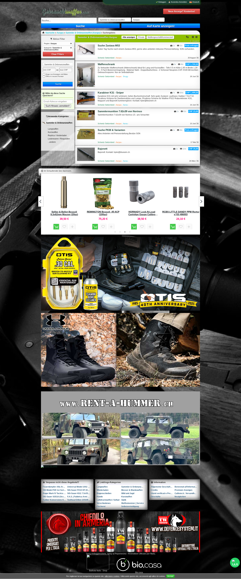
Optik (123, 500)
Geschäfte (156, 497)
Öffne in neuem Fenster (55, 76)
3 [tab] (125, 232)
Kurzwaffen (53, 132)
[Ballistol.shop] (98, 562)
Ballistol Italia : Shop (98, 570)
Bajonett (102, 148)
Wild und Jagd (127, 493)
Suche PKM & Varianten (111, 130)
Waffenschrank (106, 64)
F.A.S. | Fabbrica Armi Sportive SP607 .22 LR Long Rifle (79, 497)
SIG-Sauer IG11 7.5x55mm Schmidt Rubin (79, 493)
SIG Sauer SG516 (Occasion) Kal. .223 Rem (55, 497)
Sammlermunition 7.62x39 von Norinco (120, 111)
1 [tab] (115, 232)
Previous (40, 201)
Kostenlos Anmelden (179, 2)
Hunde (100, 497)
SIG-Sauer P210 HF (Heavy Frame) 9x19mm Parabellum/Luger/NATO (79, 490)
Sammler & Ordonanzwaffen (59, 123)
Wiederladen (102, 490)
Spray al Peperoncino (116, 553)
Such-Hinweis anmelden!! (58, 106)
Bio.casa (139, 572)
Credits (154, 490)
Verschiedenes (104, 503)
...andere (52, 142)
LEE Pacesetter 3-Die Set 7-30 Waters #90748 (141, 213)
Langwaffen (53, 129)
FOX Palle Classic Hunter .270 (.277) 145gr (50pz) (64, 213)
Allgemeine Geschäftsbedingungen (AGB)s (163, 487)
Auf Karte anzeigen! (161, 26)
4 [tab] (129, 232)
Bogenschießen (104, 493)
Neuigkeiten (180, 497)
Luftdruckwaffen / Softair (108, 500)
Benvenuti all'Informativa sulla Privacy (186, 487)
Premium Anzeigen (183, 490)
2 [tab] (120, 232)
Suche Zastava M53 (109, 45)
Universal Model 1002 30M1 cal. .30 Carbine (79, 487)
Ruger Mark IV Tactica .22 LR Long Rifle (55, 493)
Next (201, 201)
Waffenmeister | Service (132, 503)
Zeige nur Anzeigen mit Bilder (57, 74)
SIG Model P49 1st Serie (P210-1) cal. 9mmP (55, 490)
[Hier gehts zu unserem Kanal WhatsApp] (235, 563)
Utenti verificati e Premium (163, 493)
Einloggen (162, 2)
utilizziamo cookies (112, 576)
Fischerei (101, 506)
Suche (80, 26)
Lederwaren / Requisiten (59, 139)
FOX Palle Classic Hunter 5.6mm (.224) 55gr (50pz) (181, 213)
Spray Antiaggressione (96, 553)
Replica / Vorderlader (57, 135)
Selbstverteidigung (130, 506)
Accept (170, 576)
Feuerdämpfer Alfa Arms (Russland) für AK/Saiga (55, 487)
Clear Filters (57, 54)
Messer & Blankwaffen (131, 490)
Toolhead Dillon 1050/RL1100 (79, 500)
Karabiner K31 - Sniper (111, 92)
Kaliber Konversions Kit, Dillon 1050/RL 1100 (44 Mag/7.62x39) (55, 500)
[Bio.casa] (138, 570)
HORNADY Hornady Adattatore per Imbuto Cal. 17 (103, 176)
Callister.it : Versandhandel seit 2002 (186, 493)
